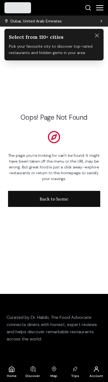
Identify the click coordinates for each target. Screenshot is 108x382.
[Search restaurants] (88, 7)
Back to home (54, 199)
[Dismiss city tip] (97, 35)
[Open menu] (100, 8)
